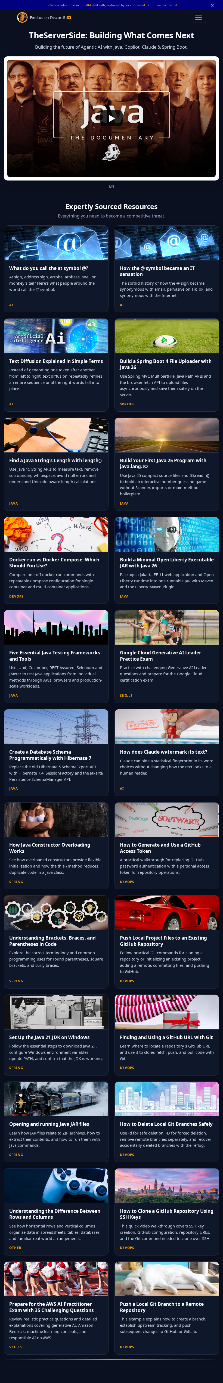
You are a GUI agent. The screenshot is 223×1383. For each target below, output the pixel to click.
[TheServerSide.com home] (22, 17)
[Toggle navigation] (198, 17)
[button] (111, 118)
